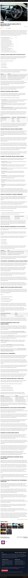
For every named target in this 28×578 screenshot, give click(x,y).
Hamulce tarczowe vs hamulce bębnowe (6, 42)
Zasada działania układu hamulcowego (6, 40)
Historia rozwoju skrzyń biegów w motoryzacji (22, 537)
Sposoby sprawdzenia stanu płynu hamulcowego (7, 46)
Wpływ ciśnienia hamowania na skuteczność (7, 43)
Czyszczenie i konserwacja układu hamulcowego (7, 44)
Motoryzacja (5, 2)
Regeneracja (17, 568)
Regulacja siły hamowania (5, 47)
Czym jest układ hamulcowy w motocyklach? (7, 38)
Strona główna (2, 2)
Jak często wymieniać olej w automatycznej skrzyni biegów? (5, 537)
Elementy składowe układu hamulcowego (6, 41)
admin (2, 26)
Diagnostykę (15, 567)
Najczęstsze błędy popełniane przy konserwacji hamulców (9, 51)
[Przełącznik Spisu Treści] (15, 37)
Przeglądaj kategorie (4, 570)
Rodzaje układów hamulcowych (5, 39)
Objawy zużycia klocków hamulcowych (6, 45)
